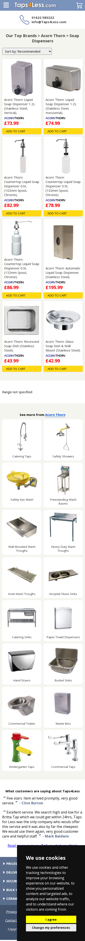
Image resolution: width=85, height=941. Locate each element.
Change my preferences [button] (51, 927)
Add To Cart (15, 131)
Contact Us (13, 920)
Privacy (11, 911)
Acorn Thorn (55, 414)
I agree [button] (51, 919)
